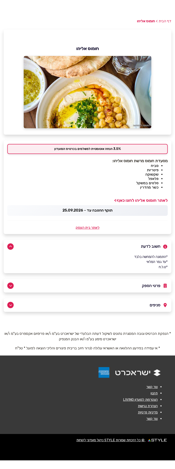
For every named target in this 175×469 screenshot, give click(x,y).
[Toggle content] (10, 246)
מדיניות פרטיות (148, 412)
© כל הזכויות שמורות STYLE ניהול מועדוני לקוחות (110, 440)
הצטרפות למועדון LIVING (140, 400)
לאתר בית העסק (87, 228)
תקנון (154, 393)
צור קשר (152, 387)
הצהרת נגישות (148, 406)
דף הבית (165, 21)
